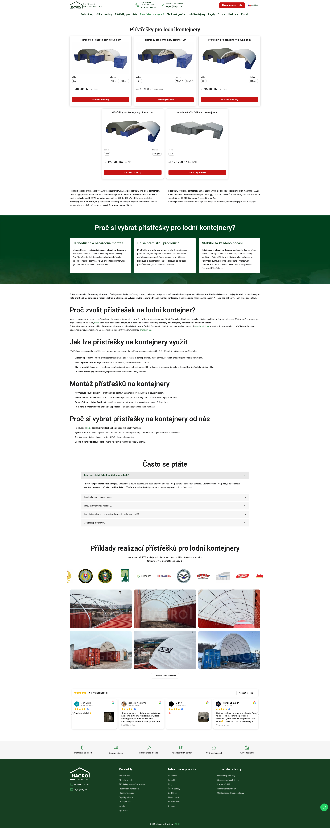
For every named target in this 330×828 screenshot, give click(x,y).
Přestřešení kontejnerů (129, 789)
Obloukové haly (126, 780)
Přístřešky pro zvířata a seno (132, 784)
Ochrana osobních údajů (228, 780)
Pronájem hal (124, 801)
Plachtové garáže (126, 793)
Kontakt (171, 780)
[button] (258, 714)
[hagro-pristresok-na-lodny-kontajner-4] (101, 609)
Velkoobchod (174, 801)
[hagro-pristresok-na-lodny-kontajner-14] (101, 650)
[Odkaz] (86, 5)
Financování (173, 797)
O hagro (171, 806)
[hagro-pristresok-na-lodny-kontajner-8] (165, 650)
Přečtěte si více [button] (107, 725)
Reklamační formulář (226, 789)
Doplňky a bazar (126, 797)
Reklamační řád (224, 784)
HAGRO (177, 824)
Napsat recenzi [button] (246, 693)
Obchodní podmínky (226, 776)
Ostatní (122, 806)
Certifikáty (172, 793)
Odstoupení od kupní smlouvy (230, 793)
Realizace (172, 776)
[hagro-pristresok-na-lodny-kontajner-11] (229, 609)
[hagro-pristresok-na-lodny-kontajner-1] (165, 609)
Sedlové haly (124, 776)
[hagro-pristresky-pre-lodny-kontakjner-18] (229, 650)
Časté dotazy (174, 789)
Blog (170, 784)
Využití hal (123, 810)
